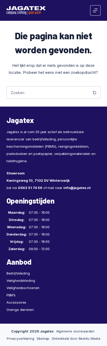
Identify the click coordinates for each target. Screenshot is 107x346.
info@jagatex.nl (77, 188)
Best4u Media (89, 338)
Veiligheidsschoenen (23, 288)
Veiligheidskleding (20, 280)
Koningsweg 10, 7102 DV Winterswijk (38, 180)
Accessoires (16, 302)
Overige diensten (20, 310)
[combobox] (48, 92)
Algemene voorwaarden (75, 331)
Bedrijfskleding (18, 273)
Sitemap (43, 338)
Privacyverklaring (20, 338)
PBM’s (11, 295)
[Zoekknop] (94, 93)
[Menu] (95, 10)
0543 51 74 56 (30, 188)
